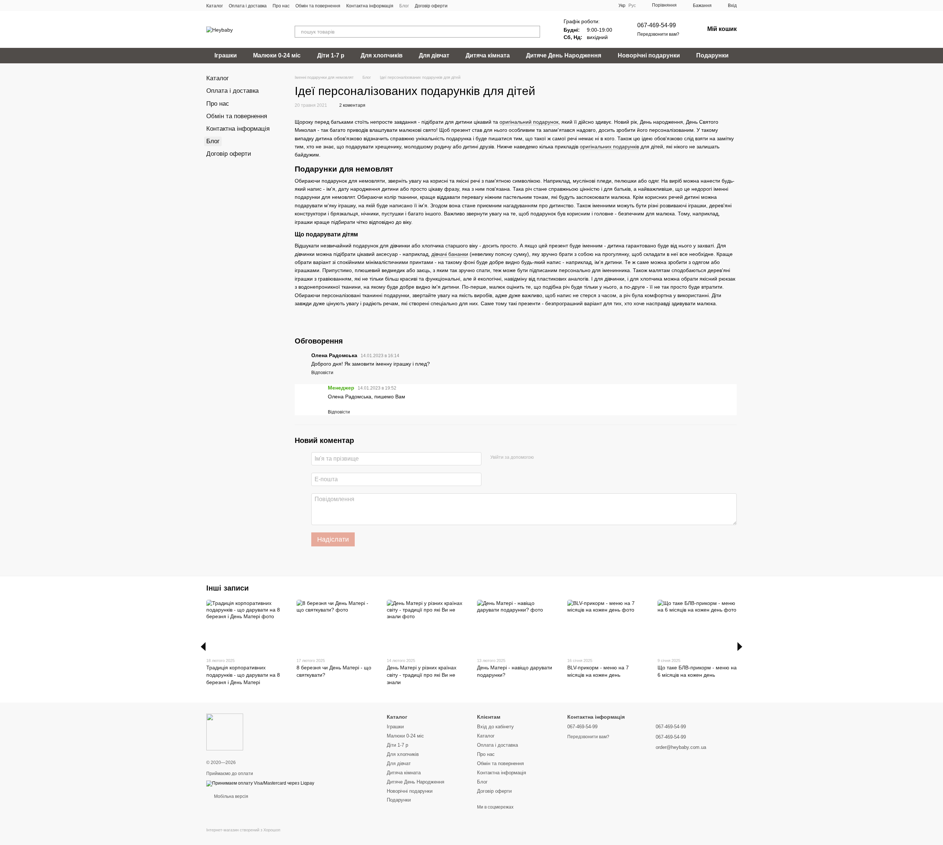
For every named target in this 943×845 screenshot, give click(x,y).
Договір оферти (431, 5)
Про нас (281, 5)
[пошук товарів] (534, 32)
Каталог (214, 5)
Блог (404, 5)
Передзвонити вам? (658, 34)
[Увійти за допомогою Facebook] (541, 457)
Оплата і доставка (248, 5)
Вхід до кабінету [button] (495, 726)
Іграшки (225, 55)
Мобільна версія (230, 796)
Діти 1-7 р (330, 55)
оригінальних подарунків (609, 146)
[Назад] (203, 646)
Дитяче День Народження (563, 55)
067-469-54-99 (656, 25)
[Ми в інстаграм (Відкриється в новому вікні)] (475, 5)
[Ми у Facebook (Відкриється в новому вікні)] (458, 5)
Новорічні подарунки (649, 55)
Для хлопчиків (382, 55)
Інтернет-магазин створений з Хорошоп (243, 830)
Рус (632, 5)
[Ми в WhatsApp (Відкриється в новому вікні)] (484, 5)
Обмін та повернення (317, 5)
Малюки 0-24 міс (277, 55)
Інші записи (227, 588)
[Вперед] (739, 646)
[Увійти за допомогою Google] (553, 457)
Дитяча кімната (488, 55)
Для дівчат (434, 55)
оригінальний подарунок (528, 122)
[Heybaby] (224, 731)
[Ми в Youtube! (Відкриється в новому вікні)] (467, 5)
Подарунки (712, 55)
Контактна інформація (369, 5)
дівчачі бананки (449, 254)
